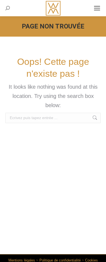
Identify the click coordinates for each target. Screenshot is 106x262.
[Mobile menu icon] (97, 8)
